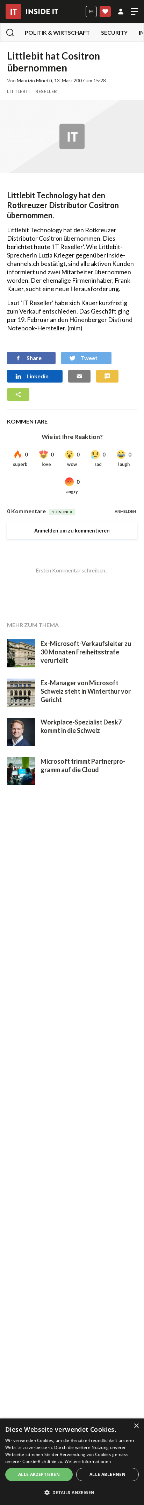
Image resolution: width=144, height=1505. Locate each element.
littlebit (18, 91)
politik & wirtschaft (57, 32)
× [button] (136, 1426)
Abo (105, 11)
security (114, 32)
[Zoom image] (72, 136)
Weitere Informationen (88, 1461)
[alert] (72, 1461)
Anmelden (121, 11)
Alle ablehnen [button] (107, 1474)
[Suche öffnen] (10, 32)
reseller (46, 91)
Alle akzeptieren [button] (39, 1474)
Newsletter (91, 11)
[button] (72, 1493)
